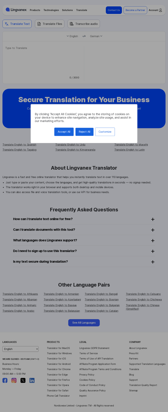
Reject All (84, 131)
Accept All (64, 131)
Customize (105, 131)
